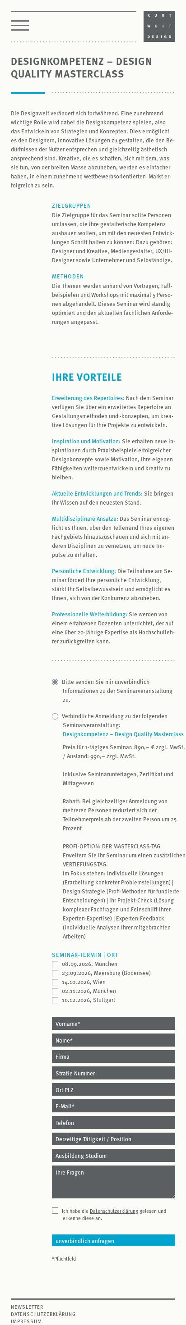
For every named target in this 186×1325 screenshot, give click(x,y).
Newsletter (27, 1307)
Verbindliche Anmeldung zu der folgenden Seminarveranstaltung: (115, 720)
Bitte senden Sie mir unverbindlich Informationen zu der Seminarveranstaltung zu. (117, 690)
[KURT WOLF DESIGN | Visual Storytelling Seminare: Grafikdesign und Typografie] (159, 25)
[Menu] (20, 26)
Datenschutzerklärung (114, 1211)
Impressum (26, 1321)
